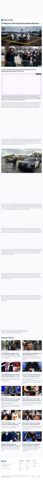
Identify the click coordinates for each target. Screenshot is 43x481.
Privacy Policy (35, 463)
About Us (27, 463)
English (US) (34, 477)
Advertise (27, 468)
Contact (27, 465)
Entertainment (21, 468)
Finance (20, 470)
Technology (21, 463)
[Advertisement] (21, 9)
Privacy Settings (38, 477)
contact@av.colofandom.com (6, 468)
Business (20, 465)
